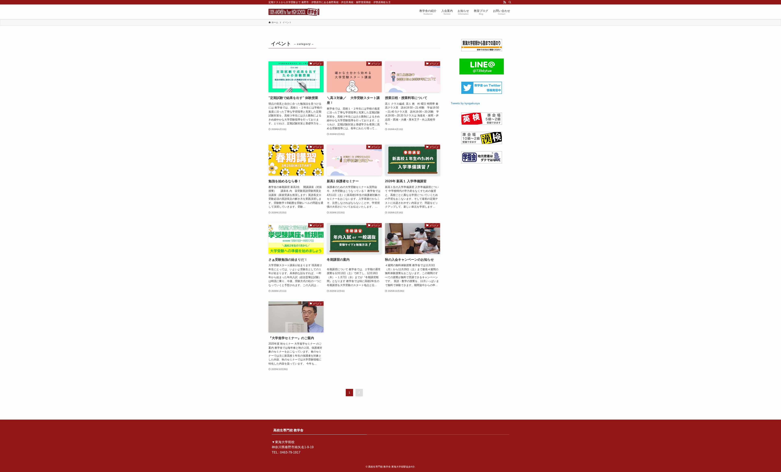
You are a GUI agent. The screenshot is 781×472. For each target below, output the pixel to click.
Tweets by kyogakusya (465, 103)
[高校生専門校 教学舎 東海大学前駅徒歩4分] (293, 12)
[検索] (510, 2)
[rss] (504, 2)
